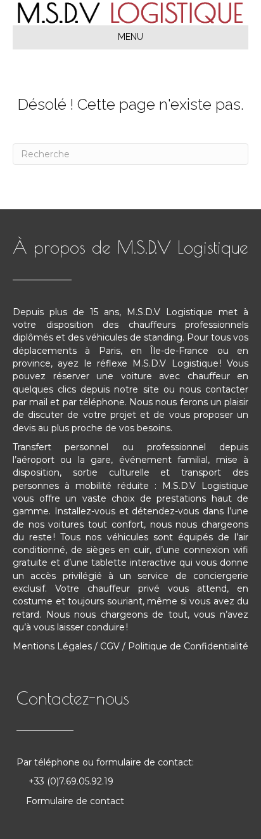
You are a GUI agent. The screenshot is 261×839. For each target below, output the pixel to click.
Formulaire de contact (75, 801)
